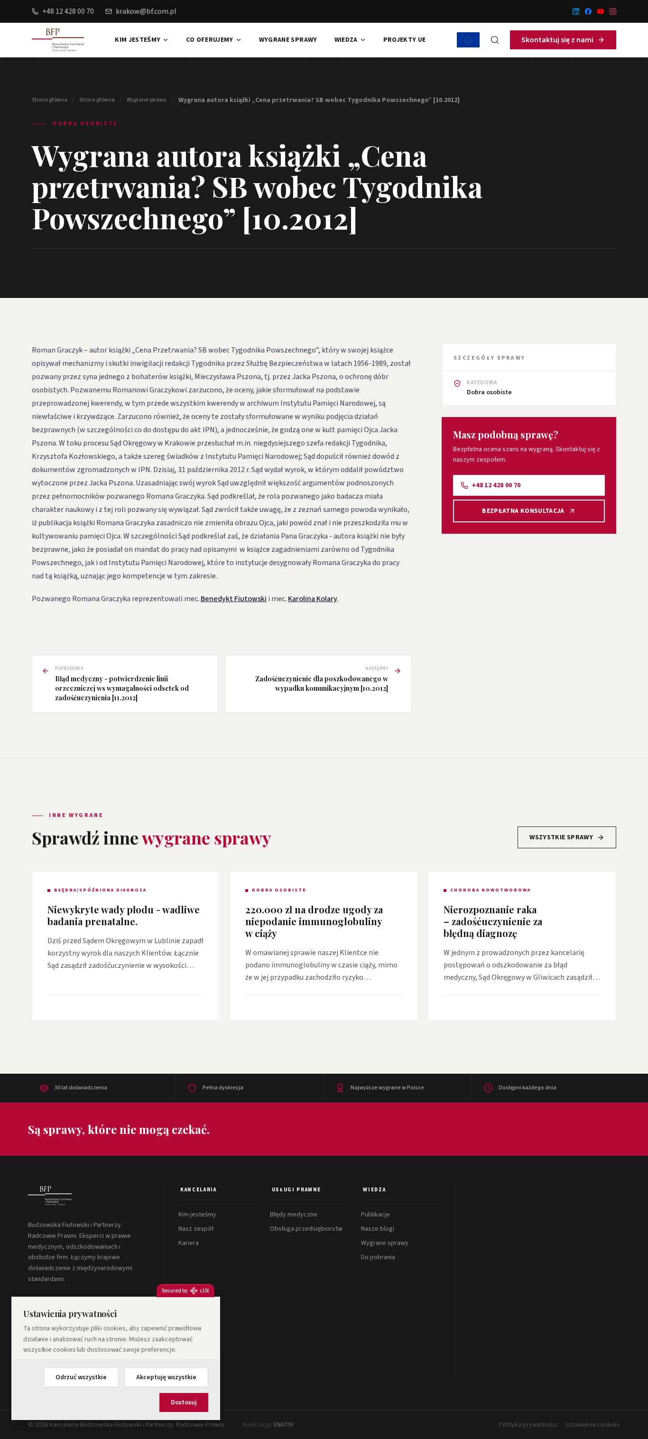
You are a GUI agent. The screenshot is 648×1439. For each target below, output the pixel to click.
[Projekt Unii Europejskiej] (468, 39)
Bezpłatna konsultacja (523, 511)
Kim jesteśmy (137, 40)
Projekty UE (404, 40)
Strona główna (49, 100)
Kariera (189, 1243)
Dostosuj (184, 1402)
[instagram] (613, 11)
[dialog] (115, 1358)
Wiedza (346, 40)
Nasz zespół (196, 1229)
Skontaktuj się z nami (557, 40)
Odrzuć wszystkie (81, 1377)
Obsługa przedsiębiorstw (307, 1229)
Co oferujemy (209, 40)
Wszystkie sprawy (561, 837)
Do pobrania (379, 1257)
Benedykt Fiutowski (234, 599)
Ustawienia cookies (592, 1425)
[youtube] (600, 11)
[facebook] (588, 11)
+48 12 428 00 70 (68, 11)
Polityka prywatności (528, 1425)
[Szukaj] (494, 39)
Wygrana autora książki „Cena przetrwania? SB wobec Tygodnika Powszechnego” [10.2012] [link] (319, 100)
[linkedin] (576, 11)
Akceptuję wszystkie (166, 1377)
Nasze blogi (378, 1229)
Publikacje (376, 1214)
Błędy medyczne (294, 1214)
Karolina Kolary (312, 599)
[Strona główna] (50, 1195)
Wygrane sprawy (288, 40)
